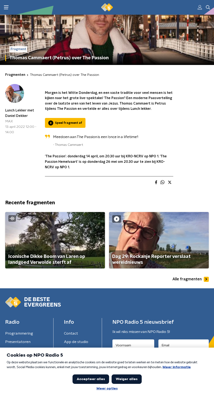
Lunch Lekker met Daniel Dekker (19, 113)
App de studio (76, 342)
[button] (6, 7)
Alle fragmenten (187, 279)
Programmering (19, 333)
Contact (71, 333)
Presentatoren (18, 342)
